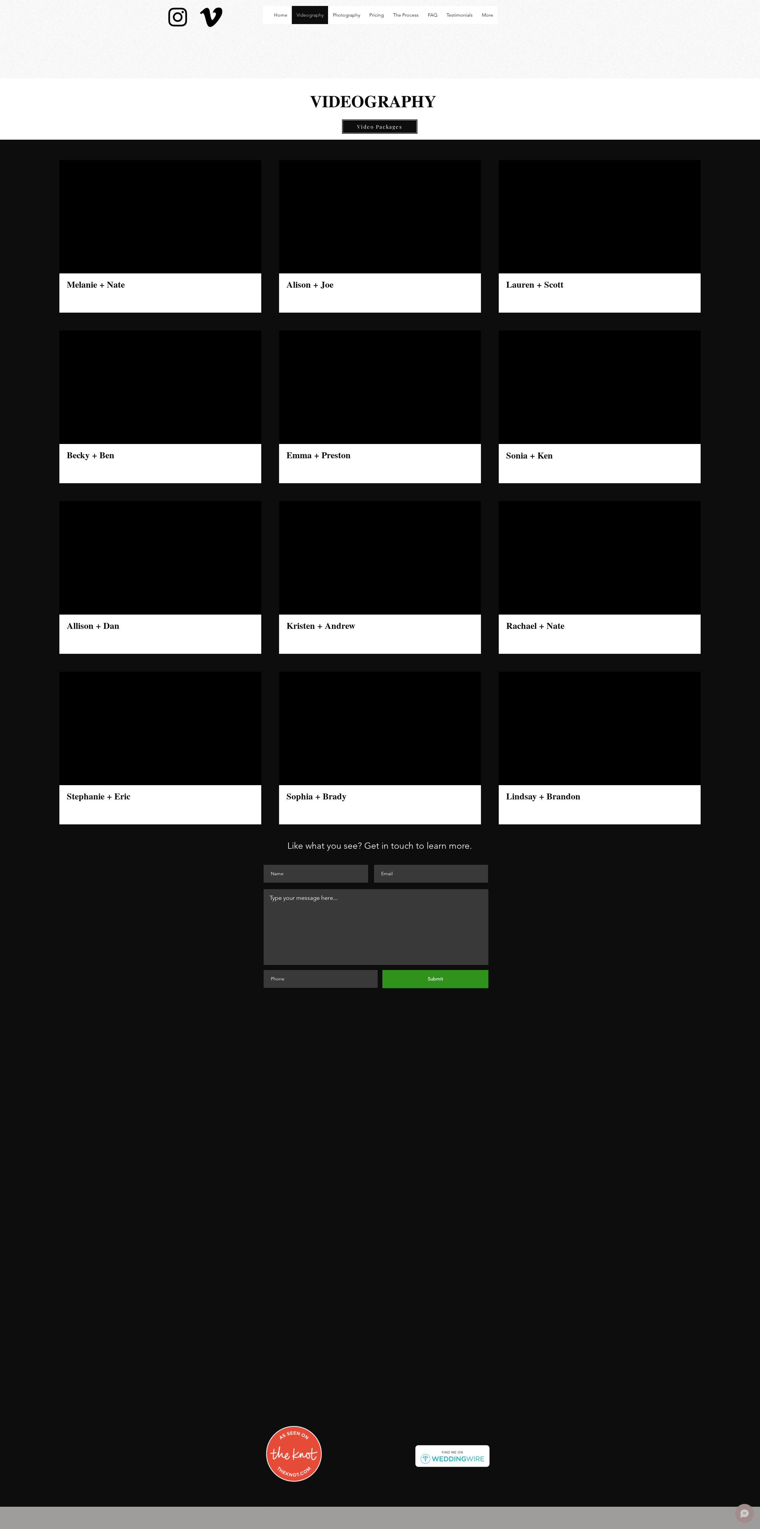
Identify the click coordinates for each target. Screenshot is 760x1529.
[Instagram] (177, 17)
